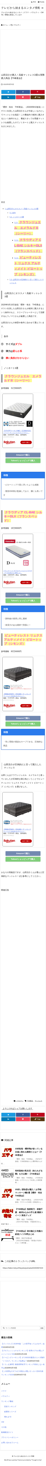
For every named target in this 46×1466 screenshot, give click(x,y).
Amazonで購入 (23, 455)
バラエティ (17, 25)
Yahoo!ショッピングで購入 (23, 461)
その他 (3, 1427)
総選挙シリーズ (10, 1412)
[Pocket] (23, 97)
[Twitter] (8, 92)
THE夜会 (30, 1101)
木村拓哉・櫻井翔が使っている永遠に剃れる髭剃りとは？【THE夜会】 (29, 1151)
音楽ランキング (10, 1406)
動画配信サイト (7, 1432)
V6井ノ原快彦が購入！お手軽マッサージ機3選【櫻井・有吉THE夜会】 (28, 1192)
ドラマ (3, 1391)
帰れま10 (7, 1417)
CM (2, 1422)
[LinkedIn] (8, 97)
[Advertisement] (21, 52)
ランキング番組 (7, 1401)
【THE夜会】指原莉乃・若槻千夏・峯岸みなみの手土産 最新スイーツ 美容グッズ (29, 1212)
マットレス (38, 1101)
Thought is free (36, 1460)
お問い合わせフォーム (9, 1442)
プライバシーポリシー (9, 1437)
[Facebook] (23, 92)
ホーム (5, 25)
